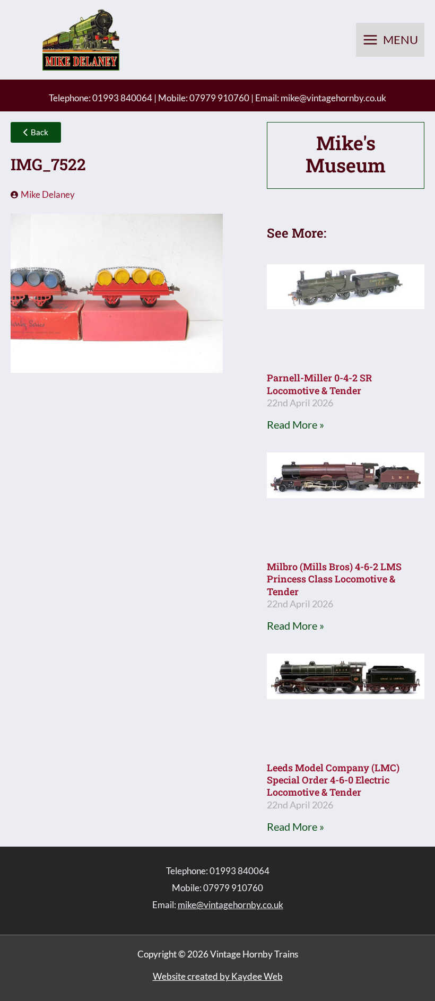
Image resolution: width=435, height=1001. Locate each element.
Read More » (295, 424)
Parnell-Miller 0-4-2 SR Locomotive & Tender (319, 383)
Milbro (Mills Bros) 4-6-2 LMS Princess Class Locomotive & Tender (334, 579)
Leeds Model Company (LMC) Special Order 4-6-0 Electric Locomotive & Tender (333, 780)
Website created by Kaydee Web (218, 976)
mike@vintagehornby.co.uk (333, 97)
